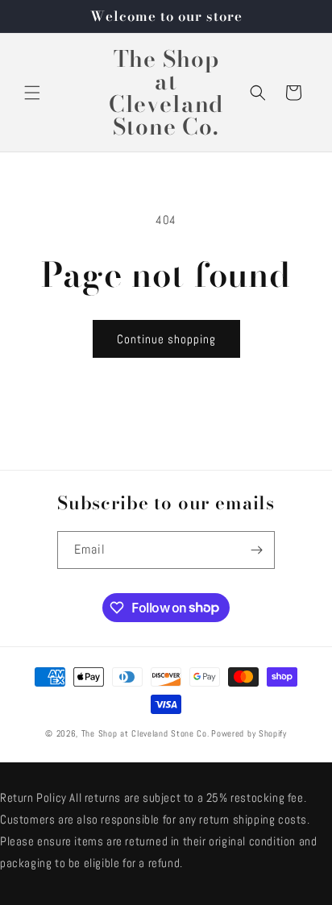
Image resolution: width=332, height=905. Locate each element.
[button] (32, 92)
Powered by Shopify (249, 733)
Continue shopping (166, 339)
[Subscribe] (256, 550)
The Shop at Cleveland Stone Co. (145, 733)
